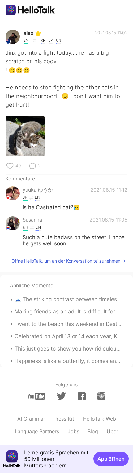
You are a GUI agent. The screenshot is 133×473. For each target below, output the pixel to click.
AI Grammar (31, 419)
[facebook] (82, 396)
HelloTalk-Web (99, 419)
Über (112, 431)
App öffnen (111, 459)
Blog (93, 431)
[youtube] (36, 396)
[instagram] (101, 396)
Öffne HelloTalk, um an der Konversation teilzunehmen (65, 260)
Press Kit (64, 419)
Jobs (73, 431)
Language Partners (37, 431)
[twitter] (61, 396)
